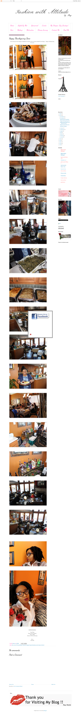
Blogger (45, 710)
